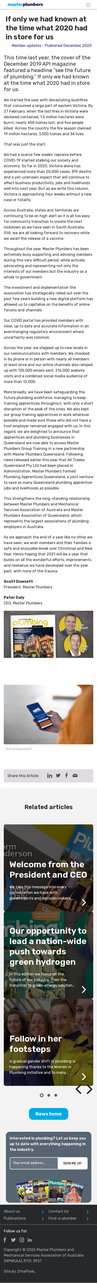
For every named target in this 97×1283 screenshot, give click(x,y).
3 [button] (55, 1094)
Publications (15, 1218)
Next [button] (84, 1078)
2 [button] (48, 1094)
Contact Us (58, 1211)
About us (12, 1211)
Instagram (22, 1240)
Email (75, 775)
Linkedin (30, 1240)
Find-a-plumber (62, 1218)
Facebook (5, 1240)
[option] (48, 955)
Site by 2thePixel (19, 1271)
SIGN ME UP (72, 1163)
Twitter (13, 1240)
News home (49, 1114)
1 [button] (41, 1094)
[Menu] (88, 4)
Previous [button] (73, 1078)
